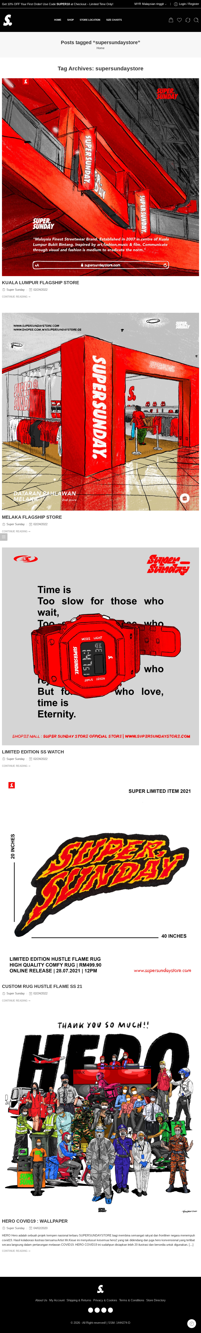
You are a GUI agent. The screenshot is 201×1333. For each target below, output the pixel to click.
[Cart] (171, 20)
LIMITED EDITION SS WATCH (33, 751)
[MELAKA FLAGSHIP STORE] (100, 412)
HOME (57, 20)
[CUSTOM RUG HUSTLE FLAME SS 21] (100, 881)
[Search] (196, 20)
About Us (41, 1300)
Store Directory (156, 1300)
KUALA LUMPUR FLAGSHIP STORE (40, 282)
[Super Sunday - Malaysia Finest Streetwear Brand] (8, 20)
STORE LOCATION (90, 20)
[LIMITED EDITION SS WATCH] (100, 646)
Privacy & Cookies (105, 1300)
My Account (57, 1300)
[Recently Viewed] (191, 1323)
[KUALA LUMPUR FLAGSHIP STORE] (100, 177)
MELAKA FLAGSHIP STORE (32, 517)
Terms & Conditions (131, 1300)
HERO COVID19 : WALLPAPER (35, 1221)
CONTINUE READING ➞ (16, 296)
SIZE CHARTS (114, 20)
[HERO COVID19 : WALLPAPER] (100, 1116)
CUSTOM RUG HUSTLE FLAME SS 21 (42, 986)
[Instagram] (103, 1310)
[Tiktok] (110, 1310)
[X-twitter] (97, 1310)
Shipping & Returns (79, 1300)
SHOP (70, 20)
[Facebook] (90, 1310)
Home (100, 48)
